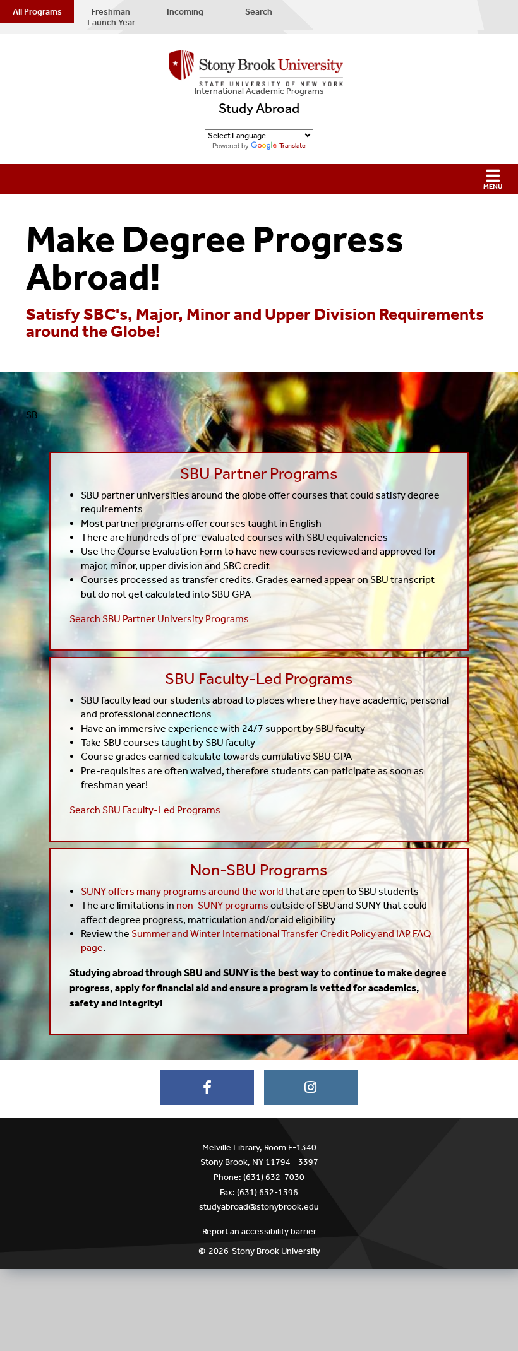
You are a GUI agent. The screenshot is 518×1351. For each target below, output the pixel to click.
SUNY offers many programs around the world (182, 891)
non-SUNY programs (222, 905)
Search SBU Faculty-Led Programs (144, 810)
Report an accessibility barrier (259, 1231)
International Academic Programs (259, 91)
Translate (292, 145)
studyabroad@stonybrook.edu (259, 1206)
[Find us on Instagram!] (311, 1087)
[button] (259, 179)
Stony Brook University (276, 1251)
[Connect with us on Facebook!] (207, 1087)
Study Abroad (259, 108)
